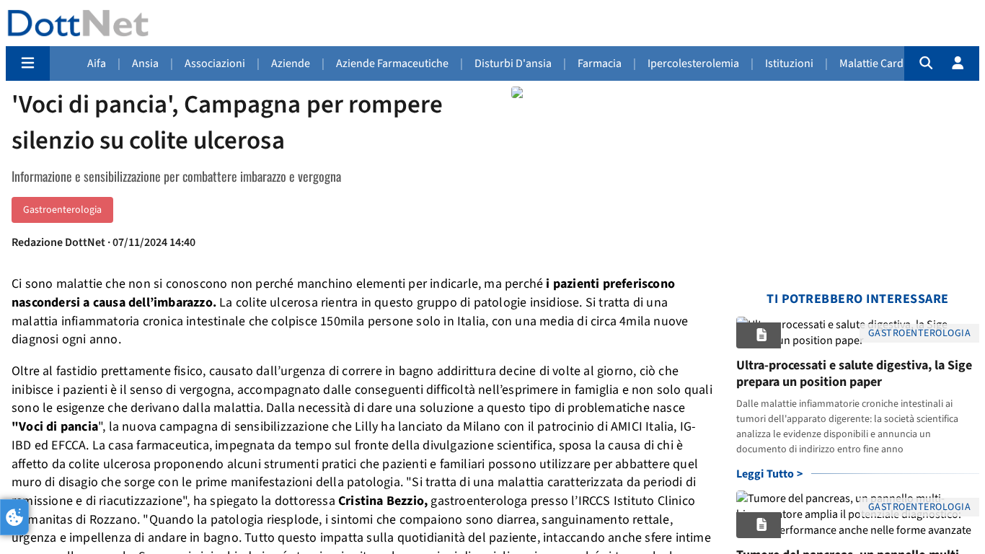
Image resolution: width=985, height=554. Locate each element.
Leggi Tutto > (769, 474)
